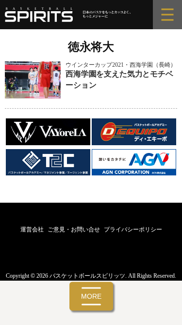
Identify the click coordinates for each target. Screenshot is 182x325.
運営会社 (32, 229)
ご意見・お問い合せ (74, 229)
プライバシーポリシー (133, 229)
